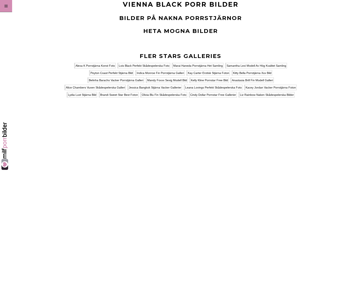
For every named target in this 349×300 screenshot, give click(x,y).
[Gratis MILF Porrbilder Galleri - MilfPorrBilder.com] (6, 150)
